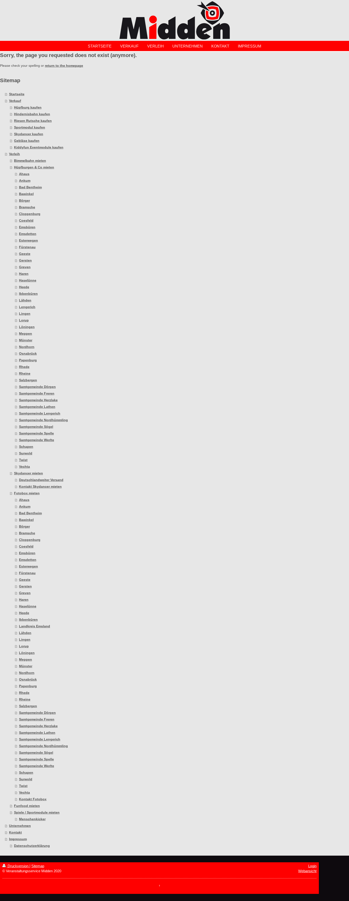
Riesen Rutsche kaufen (33, 121)
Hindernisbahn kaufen (32, 114)
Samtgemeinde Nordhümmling (43, 420)
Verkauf (15, 101)
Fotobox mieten (27, 493)
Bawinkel (26, 194)
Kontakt (15, 832)
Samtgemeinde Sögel (36, 427)
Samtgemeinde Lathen (37, 407)
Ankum (24, 180)
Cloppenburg (29, 214)
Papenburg (28, 360)
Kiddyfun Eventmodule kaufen (38, 147)
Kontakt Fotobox (33, 799)
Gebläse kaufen (26, 141)
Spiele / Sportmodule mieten (37, 812)
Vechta (24, 466)
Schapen (26, 446)
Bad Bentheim (30, 187)
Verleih (14, 154)
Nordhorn (26, 347)
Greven (25, 267)
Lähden (25, 300)
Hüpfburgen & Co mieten (34, 167)
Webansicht (307, 871)
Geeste (24, 254)
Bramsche (27, 207)
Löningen (27, 327)
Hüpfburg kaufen (28, 107)
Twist (23, 460)
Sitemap (37, 866)
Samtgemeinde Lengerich (39, 413)
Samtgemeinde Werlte (36, 440)
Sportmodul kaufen (29, 127)
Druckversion (18, 866)
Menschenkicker (32, 819)
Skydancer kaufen (28, 134)
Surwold (25, 453)
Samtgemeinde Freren (36, 393)
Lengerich (27, 307)
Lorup (24, 320)
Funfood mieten (27, 806)
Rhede (24, 367)
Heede (24, 287)
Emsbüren (27, 227)
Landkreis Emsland (34, 626)
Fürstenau (27, 247)
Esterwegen (28, 240)
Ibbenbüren (28, 294)
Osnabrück (28, 353)
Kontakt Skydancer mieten (40, 486)
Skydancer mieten (28, 473)
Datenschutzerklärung (32, 846)
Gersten (25, 260)
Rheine (24, 373)
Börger (24, 200)
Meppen (25, 333)
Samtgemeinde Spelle (36, 433)
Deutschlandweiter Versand (41, 480)
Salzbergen (28, 380)
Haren (23, 274)
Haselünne (27, 280)
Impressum (18, 839)
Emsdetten (27, 234)
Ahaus (24, 174)
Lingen (24, 313)
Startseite (16, 94)
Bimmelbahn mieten (30, 160)
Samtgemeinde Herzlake (38, 400)
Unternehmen (20, 826)
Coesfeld (26, 220)
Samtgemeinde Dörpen (37, 387)
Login (312, 866)
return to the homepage (64, 65)
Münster (25, 340)
